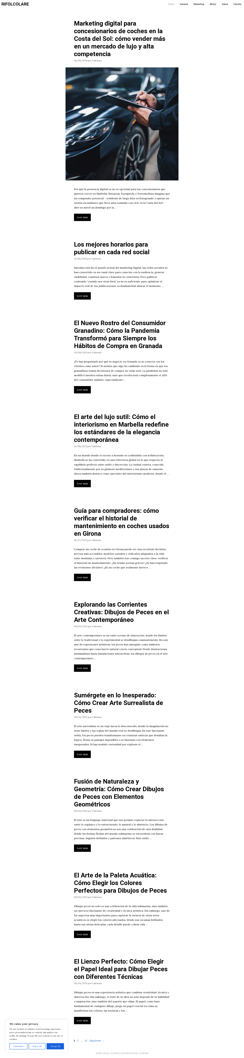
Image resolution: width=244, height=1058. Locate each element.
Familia (237, 4)
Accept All (55, 1046)
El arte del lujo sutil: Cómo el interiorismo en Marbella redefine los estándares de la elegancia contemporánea (121, 428)
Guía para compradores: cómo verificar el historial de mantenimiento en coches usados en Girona (121, 522)
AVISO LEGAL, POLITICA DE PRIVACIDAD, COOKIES (122, 1053)
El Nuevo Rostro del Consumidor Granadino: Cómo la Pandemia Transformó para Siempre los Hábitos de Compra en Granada (120, 335)
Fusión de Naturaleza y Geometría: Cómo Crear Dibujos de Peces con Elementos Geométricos (119, 793)
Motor (213, 4)
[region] (37, 1035)
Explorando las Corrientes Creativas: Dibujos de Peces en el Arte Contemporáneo (121, 612)
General (184, 4)
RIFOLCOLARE (15, 4)
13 (86, 1040)
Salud (225, 4)
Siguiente (96, 1040)
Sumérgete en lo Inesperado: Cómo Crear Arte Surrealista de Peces (118, 703)
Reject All (37, 1046)
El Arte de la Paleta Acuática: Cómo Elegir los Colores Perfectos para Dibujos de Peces (120, 883)
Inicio (171, 4)
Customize (18, 1046)
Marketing (199, 4)
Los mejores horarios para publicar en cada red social (112, 248)
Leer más (82, 217)
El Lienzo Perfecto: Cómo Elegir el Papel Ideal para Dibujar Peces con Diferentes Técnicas (121, 969)
